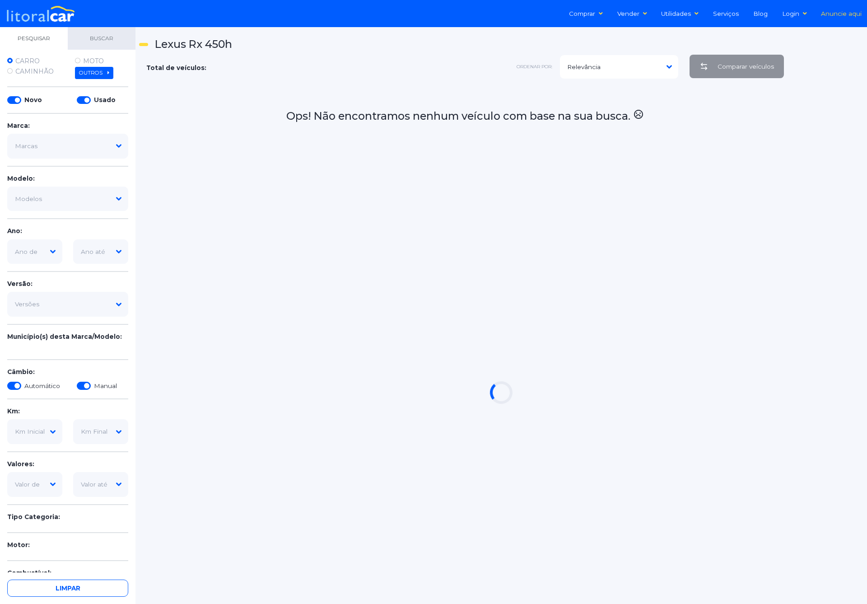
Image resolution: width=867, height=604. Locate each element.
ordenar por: (534, 67)
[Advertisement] (827, 221)
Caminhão (34, 71)
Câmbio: (21, 371)
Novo (33, 99)
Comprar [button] (582, 13)
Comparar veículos (746, 66)
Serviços (726, 13)
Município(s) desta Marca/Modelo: (64, 336)
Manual (105, 385)
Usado (105, 99)
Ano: (14, 230)
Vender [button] (628, 13)
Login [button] (790, 13)
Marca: (18, 125)
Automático (42, 385)
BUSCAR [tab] (101, 38)
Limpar (68, 588)
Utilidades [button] (676, 13)
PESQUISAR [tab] (34, 38)
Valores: (20, 464)
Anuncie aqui (841, 13)
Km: (13, 411)
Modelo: (21, 178)
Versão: (20, 283)
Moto (93, 61)
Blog (760, 13)
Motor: (18, 544)
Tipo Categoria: (33, 516)
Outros (91, 73)
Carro (27, 61)
